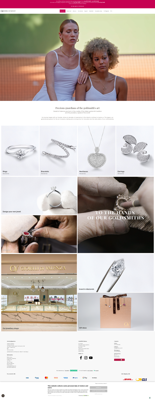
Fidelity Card (9, 359)
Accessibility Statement (11, 366)
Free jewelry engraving (11, 358)
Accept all (98, 387)
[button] (74, 11)
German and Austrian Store (83, 348)
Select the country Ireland (119, 359)
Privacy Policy (9, 364)
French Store (80, 349)
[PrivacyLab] (86, 395)
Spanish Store (81, 351)
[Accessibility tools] (150, 398)
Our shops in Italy (81, 346)
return (58, 2)
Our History (80, 343)
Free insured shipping (77, 6)
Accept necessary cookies (98, 390)
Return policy (9, 357)
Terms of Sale (9, 362)
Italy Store (80, 347)
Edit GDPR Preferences (11, 367)
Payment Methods (10, 363)
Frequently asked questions (83, 344)
